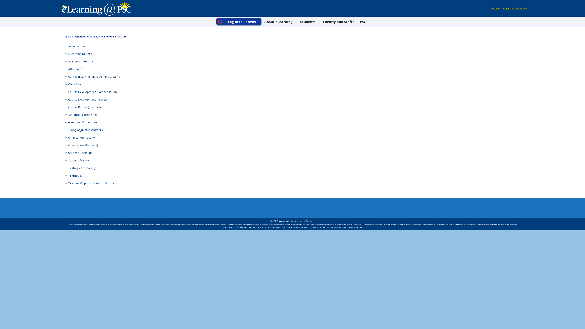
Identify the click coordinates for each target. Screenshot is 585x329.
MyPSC (506, 8)
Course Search (519, 8)
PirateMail (496, 8)
